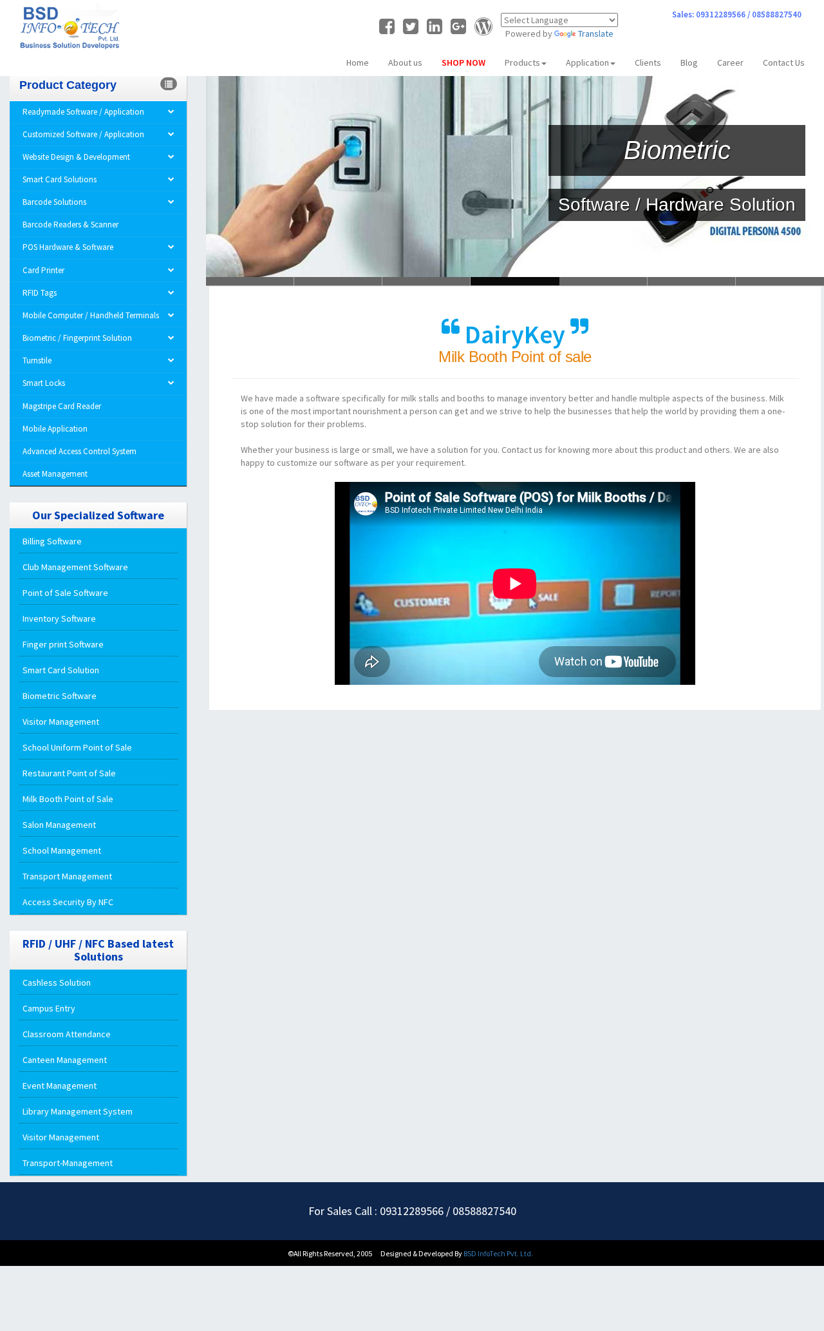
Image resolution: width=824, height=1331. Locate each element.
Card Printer (43, 270)
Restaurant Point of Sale (69, 773)
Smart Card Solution (61, 670)
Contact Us (784, 62)
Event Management (60, 1085)
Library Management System (78, 1111)
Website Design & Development (76, 156)
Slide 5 (692, 281)
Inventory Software (59, 618)
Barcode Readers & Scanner (70, 224)
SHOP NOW (463, 62)
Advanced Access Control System (79, 451)
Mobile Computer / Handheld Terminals (91, 315)
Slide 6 (250, 281)
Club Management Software (75, 567)
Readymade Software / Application (83, 111)
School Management (62, 850)
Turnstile (37, 360)
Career (730, 62)
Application (587, 62)
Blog (689, 62)
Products (522, 62)
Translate (595, 33)
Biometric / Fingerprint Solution (77, 337)
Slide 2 (426, 281)
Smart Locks (44, 383)
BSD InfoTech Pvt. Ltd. (498, 1253)
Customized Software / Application (83, 134)
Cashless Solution (57, 982)
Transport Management (67, 876)
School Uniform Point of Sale (77, 747)
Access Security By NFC (68, 902)
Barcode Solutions (54, 201)
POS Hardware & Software (68, 247)
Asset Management (55, 473)
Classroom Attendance (67, 1034)
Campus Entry (49, 1008)
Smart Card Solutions (60, 179)
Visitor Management (61, 721)
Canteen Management (65, 1060)
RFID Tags (40, 292)
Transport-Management (68, 1163)
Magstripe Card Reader (62, 406)
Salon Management (59, 824)
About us (405, 62)
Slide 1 (338, 281)
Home (357, 62)
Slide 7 (780, 281)
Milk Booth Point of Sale (68, 799)
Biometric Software (60, 696)
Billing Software (52, 541)
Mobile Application (55, 428)
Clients (648, 62)
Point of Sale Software (65, 592)
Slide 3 (515, 281)
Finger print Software (63, 644)
